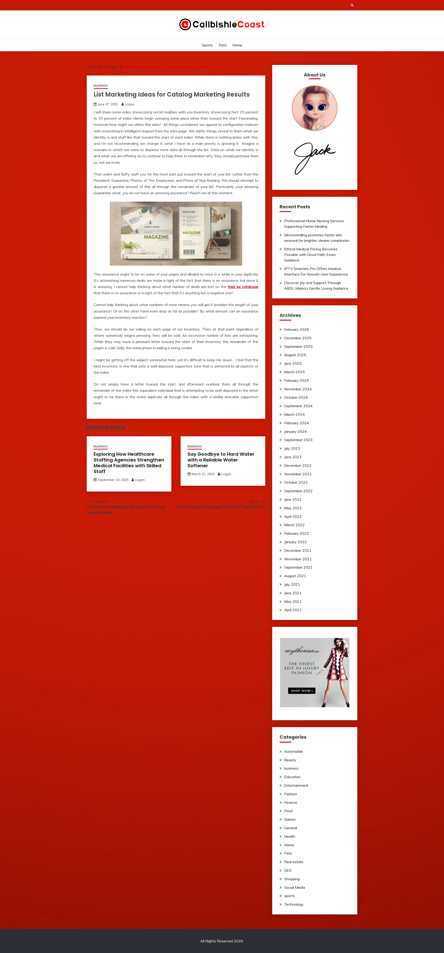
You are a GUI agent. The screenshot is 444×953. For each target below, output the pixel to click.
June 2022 (293, 499)
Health (289, 836)
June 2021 (293, 593)
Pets (223, 45)
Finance (290, 802)
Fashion (290, 794)
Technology (294, 904)
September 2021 (298, 567)
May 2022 (293, 508)
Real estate (293, 861)
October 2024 (296, 397)
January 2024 (295, 431)
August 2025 (295, 354)
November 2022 (298, 474)
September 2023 (298, 439)
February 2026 (296, 329)
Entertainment (296, 785)
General (290, 828)
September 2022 (298, 491)
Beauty (290, 760)
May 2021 (293, 601)
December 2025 (297, 338)
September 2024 (298, 406)
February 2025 (296, 380)
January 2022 (295, 542)
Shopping (292, 879)
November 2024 (298, 389)
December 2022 (297, 465)
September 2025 (298, 346)
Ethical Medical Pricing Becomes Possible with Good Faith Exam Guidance (310, 254)
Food (288, 810)
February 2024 (296, 423)
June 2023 (293, 457)
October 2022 (296, 482)
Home (237, 45)
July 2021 (292, 584)
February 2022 (296, 533)
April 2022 (293, 516)
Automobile (293, 751)
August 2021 (295, 576)
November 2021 (298, 559)
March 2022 (294, 524)
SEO (288, 870)
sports (207, 45)
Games (290, 819)
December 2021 (297, 550)
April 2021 (293, 609)
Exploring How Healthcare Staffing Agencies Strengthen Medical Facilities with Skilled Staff (129, 463)
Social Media (294, 887)
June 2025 (293, 363)
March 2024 (294, 414)
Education (292, 776)
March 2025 (294, 372)
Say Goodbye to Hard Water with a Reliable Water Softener (221, 460)
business (101, 85)
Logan (130, 104)
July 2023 (292, 448)
